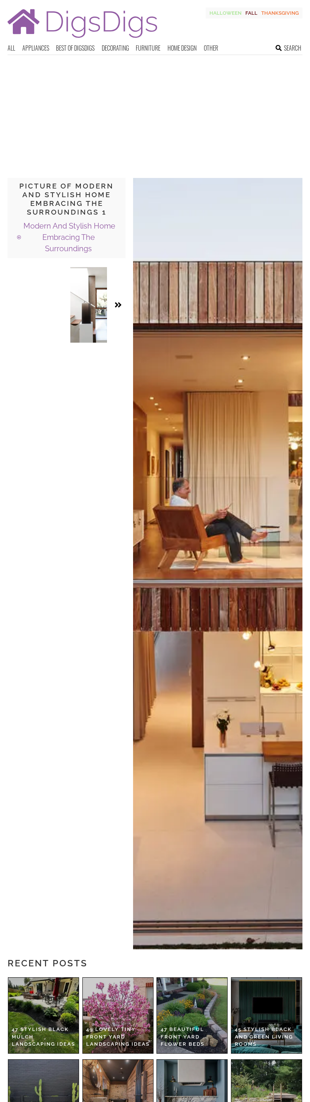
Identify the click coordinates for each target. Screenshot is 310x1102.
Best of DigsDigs (75, 48)
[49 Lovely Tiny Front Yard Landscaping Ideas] (118, 1015)
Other (211, 48)
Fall (251, 13)
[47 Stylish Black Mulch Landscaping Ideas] (43, 1015)
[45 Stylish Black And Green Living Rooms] (266, 1015)
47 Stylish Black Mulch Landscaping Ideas (43, 1036)
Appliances (35, 48)
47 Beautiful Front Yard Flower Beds (183, 1036)
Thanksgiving (280, 13)
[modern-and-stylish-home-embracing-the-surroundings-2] (89, 305)
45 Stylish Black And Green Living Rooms (264, 1036)
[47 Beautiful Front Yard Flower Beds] (192, 1015)
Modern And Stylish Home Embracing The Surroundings (68, 237)
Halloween (225, 13)
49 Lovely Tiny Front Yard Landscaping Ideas (118, 1036)
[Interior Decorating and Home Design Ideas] (82, 38)
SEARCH (292, 48)
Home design (182, 48)
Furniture (148, 48)
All (11, 48)
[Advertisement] (155, 112)
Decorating (115, 48)
